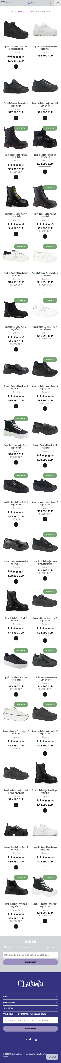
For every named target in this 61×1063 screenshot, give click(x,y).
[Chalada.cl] (30, 3)
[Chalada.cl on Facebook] (30, 1040)
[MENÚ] (1, 3)
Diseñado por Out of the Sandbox (31, 1054)
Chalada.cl (13, 1054)
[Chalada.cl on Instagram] (35, 1040)
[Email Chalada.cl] (25, 1040)
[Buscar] (50, 3)
